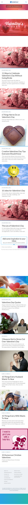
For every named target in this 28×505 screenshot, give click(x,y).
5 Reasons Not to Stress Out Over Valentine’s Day (13, 340)
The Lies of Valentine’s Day (13, 226)
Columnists (6, 476)
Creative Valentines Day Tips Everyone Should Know (14, 152)
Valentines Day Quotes (11, 302)
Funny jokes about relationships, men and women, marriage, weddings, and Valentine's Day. (13, 194)
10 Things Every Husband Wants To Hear (12, 378)
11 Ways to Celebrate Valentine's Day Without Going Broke (12, 75)
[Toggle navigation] (27, 9)
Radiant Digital (7, 483)
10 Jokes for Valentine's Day (13, 190)
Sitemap (5, 481)
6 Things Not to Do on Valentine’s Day (11, 115)
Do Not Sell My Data (18, 474)
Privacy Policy (17, 470)
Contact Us (6, 474)
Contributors (7, 477)
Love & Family (14, 6)
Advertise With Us (8, 472)
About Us (6, 470)
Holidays (4, 336)
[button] (26, 2)
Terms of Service (17, 472)
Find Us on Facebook (8, 479)
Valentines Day (6, 70)
